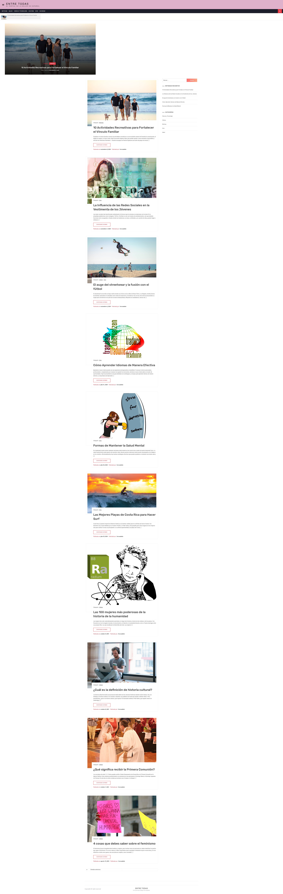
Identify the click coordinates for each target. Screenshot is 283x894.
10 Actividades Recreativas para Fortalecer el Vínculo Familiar (22, 15)
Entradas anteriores (96, 869)
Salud (11, 11)
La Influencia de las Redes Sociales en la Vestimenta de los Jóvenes (179, 94)
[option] (21, 16)
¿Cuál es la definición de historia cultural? (122, 690)
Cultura (31, 11)
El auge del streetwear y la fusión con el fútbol (174, 98)
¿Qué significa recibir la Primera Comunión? (124, 769)
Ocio (36, 11)
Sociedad (42, 11)
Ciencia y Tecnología (20, 11)
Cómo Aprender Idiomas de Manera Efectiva (124, 365)
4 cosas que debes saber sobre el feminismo (124, 843)
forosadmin (123, 149)
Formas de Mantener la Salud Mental (118, 445)
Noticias (4, 11)
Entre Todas (17, 3)
